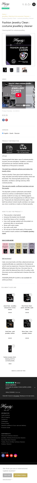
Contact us (4, 419)
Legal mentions (5, 415)
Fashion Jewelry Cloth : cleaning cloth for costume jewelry (10, 358)
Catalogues (4, 421)
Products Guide (5, 427)
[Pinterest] (6, 120)
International (20, 475)
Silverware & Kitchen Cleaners (9, 435)
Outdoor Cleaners (6, 444)
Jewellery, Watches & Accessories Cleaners (13, 438)
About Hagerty (5, 417)
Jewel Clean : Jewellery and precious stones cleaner (10, 307)
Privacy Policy (5, 423)
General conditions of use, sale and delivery (13, 425)
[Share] (3, 120)
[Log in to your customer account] (26, 4)
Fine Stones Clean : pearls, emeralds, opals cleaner (27, 307)
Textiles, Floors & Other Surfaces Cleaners (13, 442)
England (7, 475)
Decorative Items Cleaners (8, 440)
